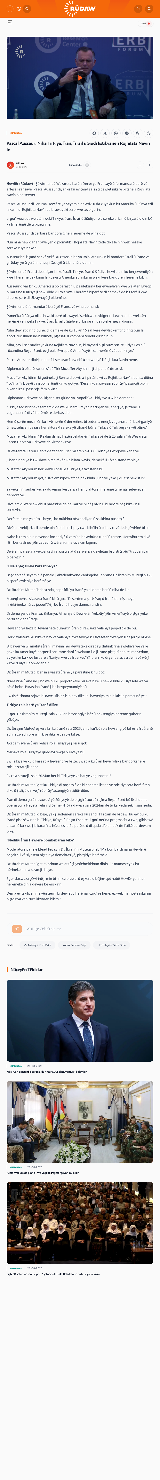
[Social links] (10, 8)
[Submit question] (17, 929)
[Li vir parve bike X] (105, 133)
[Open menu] (10, 23)
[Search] (27, 9)
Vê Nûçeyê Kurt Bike (37, 945)
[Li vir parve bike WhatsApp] (116, 133)
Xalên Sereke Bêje (74, 945)
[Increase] (149, 165)
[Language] (19, 9)
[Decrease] (140, 165)
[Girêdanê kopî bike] (148, 133)
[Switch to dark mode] (138, 9)
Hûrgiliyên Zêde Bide (112, 945)
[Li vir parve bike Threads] (137, 133)
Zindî (143, 23)
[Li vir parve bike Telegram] (127, 133)
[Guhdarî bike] (87, 165)
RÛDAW (20, 163)
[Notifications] (149, 9)
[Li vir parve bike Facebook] (94, 133)
